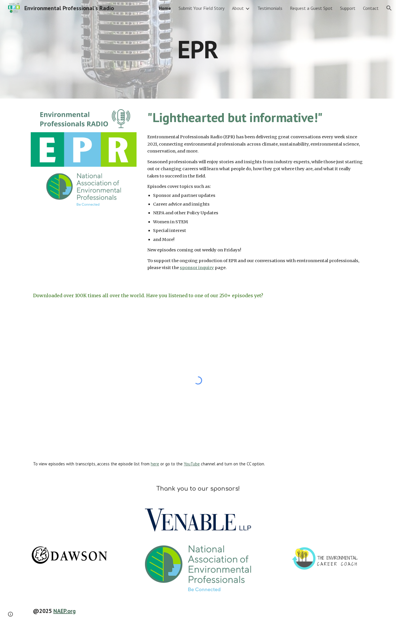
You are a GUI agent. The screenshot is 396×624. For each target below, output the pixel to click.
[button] (389, 8)
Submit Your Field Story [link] (201, 8)
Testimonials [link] (269, 8)
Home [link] (165, 8)
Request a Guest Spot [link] (311, 8)
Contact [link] (371, 8)
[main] (198, 49)
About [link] (238, 8)
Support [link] (347, 8)
